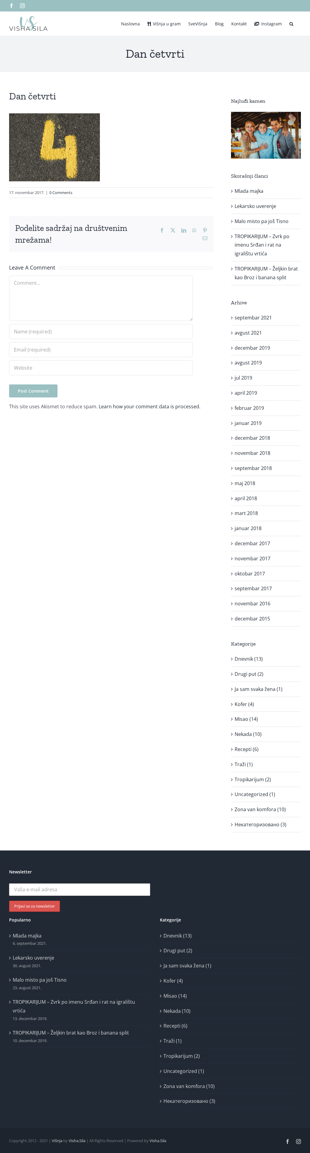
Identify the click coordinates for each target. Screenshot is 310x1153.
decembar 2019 (252, 348)
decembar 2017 (252, 543)
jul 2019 (243, 377)
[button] (291, 23)
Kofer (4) (244, 704)
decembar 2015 (252, 618)
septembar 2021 (253, 317)
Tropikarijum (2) (253, 779)
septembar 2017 (253, 588)
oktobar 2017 (250, 573)
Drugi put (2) (249, 674)
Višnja (57, 1140)
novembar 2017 (252, 558)
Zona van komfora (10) (260, 809)
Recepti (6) (247, 749)
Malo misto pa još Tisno (262, 221)
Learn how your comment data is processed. (149, 406)
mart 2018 (246, 513)
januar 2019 (248, 423)
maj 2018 (245, 483)
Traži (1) (244, 764)
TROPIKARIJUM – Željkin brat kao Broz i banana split (71, 1032)
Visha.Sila (77, 1140)
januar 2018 (248, 528)
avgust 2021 (248, 332)
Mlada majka (249, 191)
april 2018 (246, 498)
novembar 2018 (252, 453)
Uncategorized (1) (255, 794)
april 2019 (246, 393)
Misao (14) (246, 719)
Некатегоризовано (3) (260, 824)
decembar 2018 (252, 438)
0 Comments (60, 192)
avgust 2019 (248, 362)
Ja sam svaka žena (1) (258, 689)
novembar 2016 (252, 603)
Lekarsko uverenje (255, 206)
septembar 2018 (253, 468)
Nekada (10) (248, 734)
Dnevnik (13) (249, 659)
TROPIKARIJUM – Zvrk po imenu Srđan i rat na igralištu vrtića (262, 245)
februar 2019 (249, 408)
